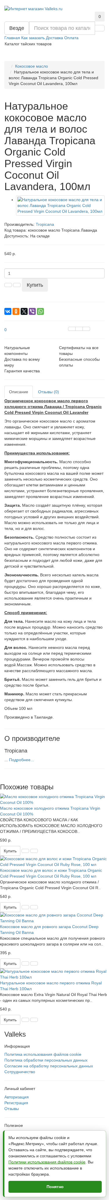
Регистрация (16, 1102)
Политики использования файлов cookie (46, 1162)
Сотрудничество (19, 1071)
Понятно (55, 1186)
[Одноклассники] (15, 311)
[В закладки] (79, 329)
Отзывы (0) (48, 391)
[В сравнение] (86, 329)
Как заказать (33, 37)
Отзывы (11, 1108)
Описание (18, 391)
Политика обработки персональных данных (45, 1060)
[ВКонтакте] (7, 311)
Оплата (71, 37)
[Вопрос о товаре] (72, 329)
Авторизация (16, 1097)
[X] (24, 311)
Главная (12, 37)
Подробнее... (21, 759)
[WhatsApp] (40, 311)
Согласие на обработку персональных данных (48, 1066)
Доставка (54, 37)
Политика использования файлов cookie (42, 1054)
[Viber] (32, 311)
